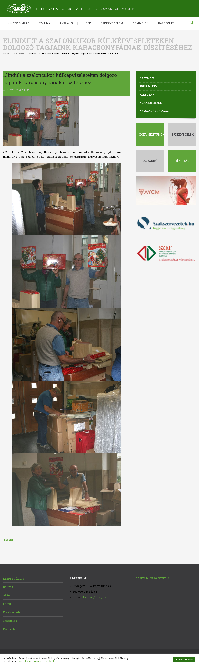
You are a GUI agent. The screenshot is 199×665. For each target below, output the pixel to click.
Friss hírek (19, 53)
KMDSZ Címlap (18, 23)
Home (6, 53)
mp (23, 89)
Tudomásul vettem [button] (184, 659)
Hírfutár (146, 94)
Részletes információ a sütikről (36, 661)
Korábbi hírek (150, 102)
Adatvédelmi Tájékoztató (152, 578)
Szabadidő (140, 23)
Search (191, 23)
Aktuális (66, 23)
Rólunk (44, 23)
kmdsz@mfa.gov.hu (96, 597)
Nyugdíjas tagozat (154, 111)
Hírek (87, 23)
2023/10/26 (12, 89)
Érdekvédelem (112, 23)
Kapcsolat (166, 23)
